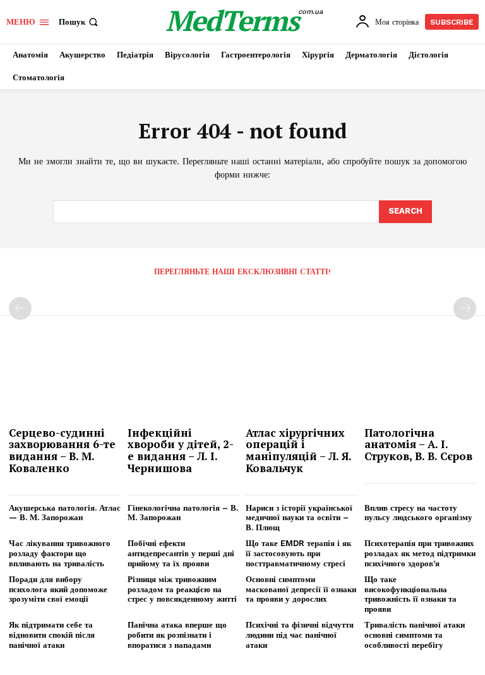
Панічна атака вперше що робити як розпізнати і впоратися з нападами (177, 634)
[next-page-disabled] (464, 308)
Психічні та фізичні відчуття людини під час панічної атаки (300, 634)
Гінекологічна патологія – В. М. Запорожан (183, 513)
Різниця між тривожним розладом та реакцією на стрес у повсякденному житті (182, 589)
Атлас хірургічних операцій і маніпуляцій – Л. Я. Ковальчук (299, 450)
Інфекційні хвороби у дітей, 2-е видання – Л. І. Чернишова (181, 450)
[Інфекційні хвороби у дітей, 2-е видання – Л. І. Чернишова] (184, 380)
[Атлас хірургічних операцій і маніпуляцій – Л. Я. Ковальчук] (302, 380)
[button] (79, 21)
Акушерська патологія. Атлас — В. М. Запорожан (65, 513)
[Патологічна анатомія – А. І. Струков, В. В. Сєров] (420, 380)
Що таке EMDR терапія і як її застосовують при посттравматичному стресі (298, 553)
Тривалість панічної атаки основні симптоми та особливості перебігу (414, 634)
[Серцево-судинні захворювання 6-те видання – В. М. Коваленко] (65, 380)
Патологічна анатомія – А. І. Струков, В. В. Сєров (418, 444)
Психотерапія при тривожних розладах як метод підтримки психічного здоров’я (420, 553)
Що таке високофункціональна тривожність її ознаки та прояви (410, 594)
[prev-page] (20, 308)
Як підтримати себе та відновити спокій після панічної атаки (52, 634)
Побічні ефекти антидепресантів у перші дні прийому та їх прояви (181, 553)
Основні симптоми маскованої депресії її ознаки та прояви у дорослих (301, 589)
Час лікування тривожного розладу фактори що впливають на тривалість (60, 553)
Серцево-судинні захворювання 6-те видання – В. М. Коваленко (62, 450)
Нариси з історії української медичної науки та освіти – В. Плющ (299, 517)
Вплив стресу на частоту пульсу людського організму (418, 513)
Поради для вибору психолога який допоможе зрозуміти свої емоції (58, 589)
